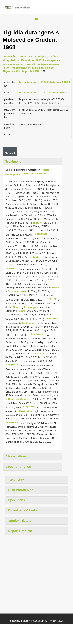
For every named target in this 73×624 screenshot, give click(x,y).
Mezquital (39, 353)
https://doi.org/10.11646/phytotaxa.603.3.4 (44, 82)
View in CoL (27, 173)
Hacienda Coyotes (19, 399)
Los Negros (31, 307)
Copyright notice (18, 466)
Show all (10, 153)
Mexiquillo (25, 411)
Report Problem (20, 531)
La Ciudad (28, 322)
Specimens (16, 500)
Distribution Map (20, 490)
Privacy (52, 621)
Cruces (54, 287)
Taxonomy (16, 479)
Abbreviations (16, 456)
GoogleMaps (41, 234)
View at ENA (41, 173)
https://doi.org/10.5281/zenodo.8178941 (43, 92)
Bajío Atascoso (16, 291)
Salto (22, 310)
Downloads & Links (23, 510)
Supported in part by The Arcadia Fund (28, 621)
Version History (20, 520)
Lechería (34, 257)
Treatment (13, 161)
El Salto (38, 222)
